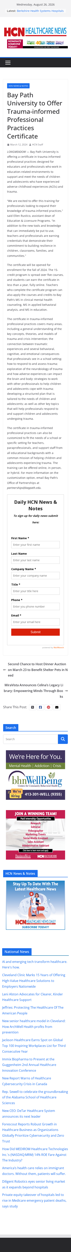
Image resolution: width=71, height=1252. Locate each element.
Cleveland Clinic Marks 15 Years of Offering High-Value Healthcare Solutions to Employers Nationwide (33, 981)
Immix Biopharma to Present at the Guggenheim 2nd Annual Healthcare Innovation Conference (29, 1065)
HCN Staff (37, 144)
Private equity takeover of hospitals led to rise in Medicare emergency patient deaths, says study (34, 1200)
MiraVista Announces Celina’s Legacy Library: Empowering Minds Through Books (33, 691)
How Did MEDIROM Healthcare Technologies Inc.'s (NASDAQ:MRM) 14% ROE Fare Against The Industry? (35, 1155)
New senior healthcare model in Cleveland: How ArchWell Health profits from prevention (33, 1027)
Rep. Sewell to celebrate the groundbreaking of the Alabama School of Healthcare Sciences (35, 1097)
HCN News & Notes (18, 85)
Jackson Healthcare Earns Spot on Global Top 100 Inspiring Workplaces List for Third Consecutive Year (34, 1046)
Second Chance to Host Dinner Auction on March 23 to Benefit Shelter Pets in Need (38, 670)
